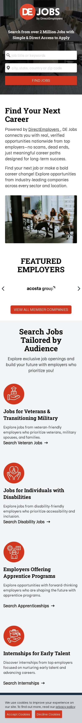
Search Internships (21, 683)
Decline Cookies (48, 714)
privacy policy (65, 706)
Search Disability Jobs (24, 522)
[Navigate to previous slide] (3, 288)
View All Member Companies (41, 309)
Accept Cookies (18, 714)
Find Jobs (41, 80)
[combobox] (41, 55)
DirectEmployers (44, 129)
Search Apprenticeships (26, 606)
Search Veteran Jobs (22, 443)
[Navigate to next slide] (79, 288)
